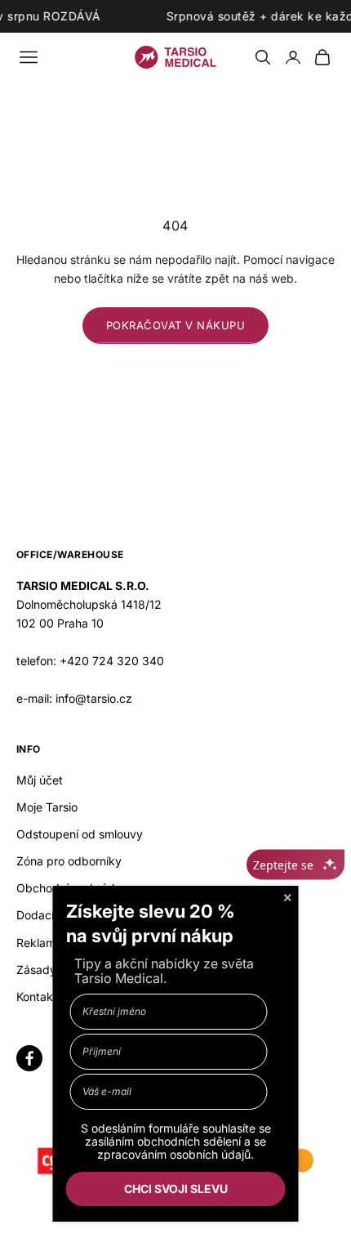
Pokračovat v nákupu (176, 325)
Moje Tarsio (47, 807)
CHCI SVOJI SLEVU (176, 1189)
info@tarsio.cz (94, 698)
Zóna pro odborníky (69, 861)
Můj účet (39, 780)
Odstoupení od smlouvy (79, 834)
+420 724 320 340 (112, 661)
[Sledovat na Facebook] (29, 1058)
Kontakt (36, 996)
